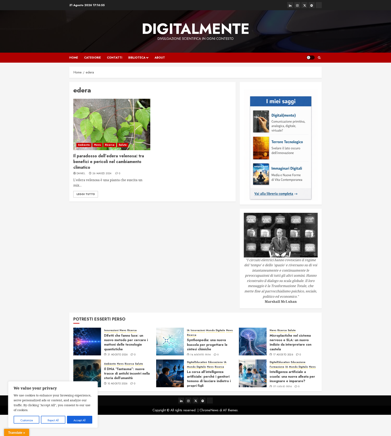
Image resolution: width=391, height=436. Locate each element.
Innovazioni (111, 330)
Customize (26, 420)
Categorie (92, 57)
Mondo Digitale (215, 330)
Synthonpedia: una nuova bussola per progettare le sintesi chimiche (207, 345)
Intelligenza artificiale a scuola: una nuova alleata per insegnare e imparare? (292, 376)
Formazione (277, 367)
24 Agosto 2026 (200, 355)
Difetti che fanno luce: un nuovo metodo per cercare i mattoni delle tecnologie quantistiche (126, 342)
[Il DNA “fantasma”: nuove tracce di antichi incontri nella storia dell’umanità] (87, 373)
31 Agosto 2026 (118, 354)
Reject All (53, 420)
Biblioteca (136, 57)
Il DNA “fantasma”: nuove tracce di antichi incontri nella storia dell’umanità (127, 374)
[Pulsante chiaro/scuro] (310, 57)
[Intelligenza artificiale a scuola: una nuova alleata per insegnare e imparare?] (253, 373)
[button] (319, 58)
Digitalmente (195, 28)
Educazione (215, 362)
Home (73, 57)
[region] (53, 404)
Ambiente (84, 145)
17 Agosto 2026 (283, 354)
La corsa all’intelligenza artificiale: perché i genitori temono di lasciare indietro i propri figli (209, 378)
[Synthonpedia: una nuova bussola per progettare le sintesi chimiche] (170, 341)
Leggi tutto (86, 194)
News (97, 145)
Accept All (80, 420)
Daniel (81, 173)
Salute (123, 145)
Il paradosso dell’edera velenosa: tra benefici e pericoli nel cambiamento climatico (108, 161)
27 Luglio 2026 (282, 386)
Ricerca (109, 145)
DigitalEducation (197, 362)
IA (188, 330)
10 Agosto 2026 (118, 383)
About (160, 57)
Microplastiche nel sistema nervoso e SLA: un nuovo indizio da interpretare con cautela (290, 342)
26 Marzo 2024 (102, 173)
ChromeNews (209, 410)
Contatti (114, 57)
